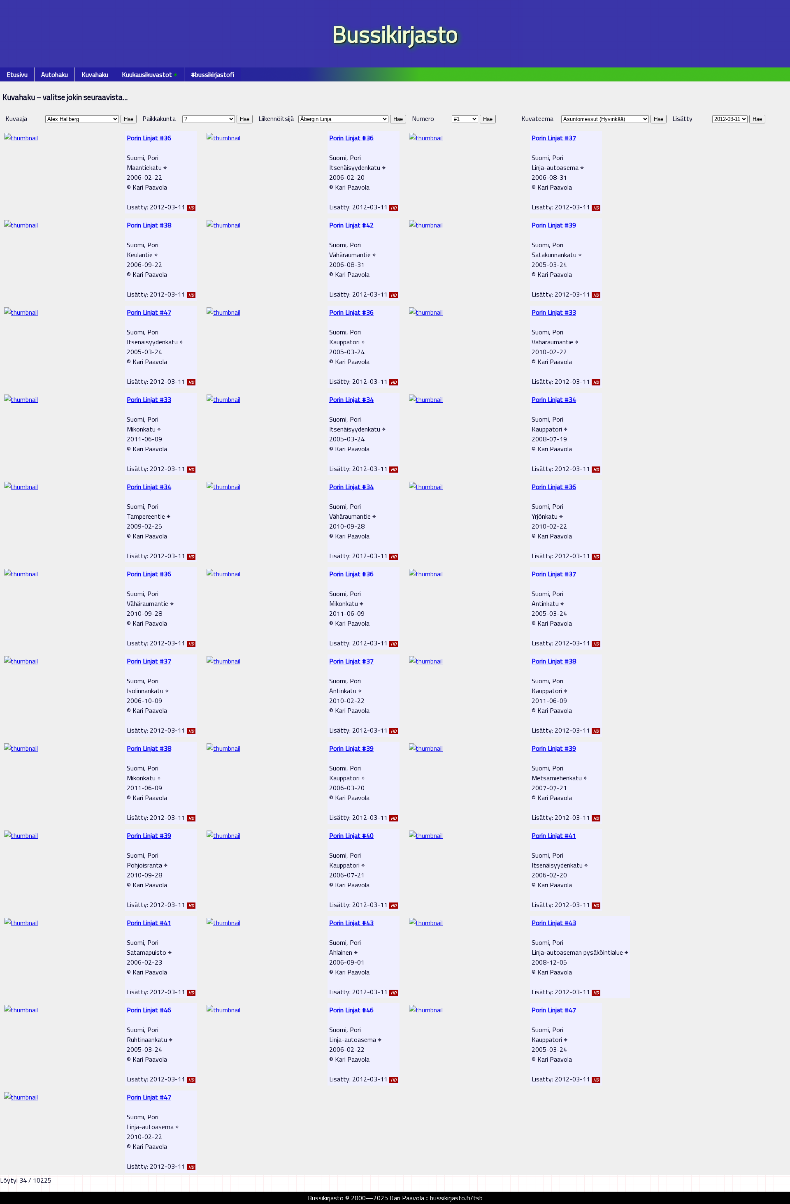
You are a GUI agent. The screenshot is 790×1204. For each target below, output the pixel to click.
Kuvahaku (94, 74)
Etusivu (17, 74)
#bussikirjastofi (212, 74)
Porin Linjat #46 (149, 1010)
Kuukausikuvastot (149, 74)
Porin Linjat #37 (554, 138)
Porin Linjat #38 (149, 225)
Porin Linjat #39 (554, 225)
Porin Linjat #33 (554, 312)
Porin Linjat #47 (149, 312)
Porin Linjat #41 (554, 835)
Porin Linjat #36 (149, 138)
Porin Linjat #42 (351, 225)
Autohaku (54, 74)
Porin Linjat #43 (351, 923)
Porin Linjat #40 (351, 835)
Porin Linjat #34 (351, 399)
